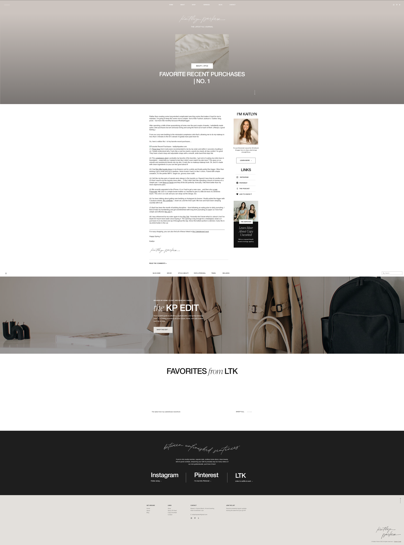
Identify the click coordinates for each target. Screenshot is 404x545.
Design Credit (397, 541)
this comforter (168, 201)
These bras (156, 149)
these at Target (168, 183)
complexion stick (161, 158)
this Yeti (186, 217)
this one (168, 212)
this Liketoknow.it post (200, 232)
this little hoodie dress (164, 169)
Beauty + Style (202, 66)
